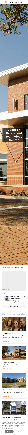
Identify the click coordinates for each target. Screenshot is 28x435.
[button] (14, 299)
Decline (19, 431)
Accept (9, 431)
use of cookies (9, 428)
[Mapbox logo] (5, 289)
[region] (14, 281)
